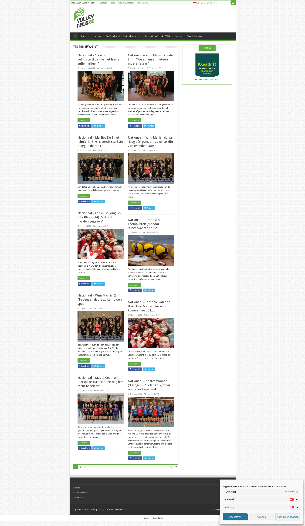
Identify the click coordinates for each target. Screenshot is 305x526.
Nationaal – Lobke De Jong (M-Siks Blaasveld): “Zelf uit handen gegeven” (99, 217)
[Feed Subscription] (177, 47)
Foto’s (112, 3)
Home (75, 35)
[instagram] (214, 3)
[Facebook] (205, 3)
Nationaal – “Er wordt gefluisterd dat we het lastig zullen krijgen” (98, 59)
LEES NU (167, 36)
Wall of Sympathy (126, 3)
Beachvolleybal (113, 36)
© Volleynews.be (219, 509)
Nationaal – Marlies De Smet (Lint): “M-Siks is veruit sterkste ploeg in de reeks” (100, 142)
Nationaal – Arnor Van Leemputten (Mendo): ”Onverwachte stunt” (144, 224)
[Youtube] (211, 3)
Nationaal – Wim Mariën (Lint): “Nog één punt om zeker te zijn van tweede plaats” (150, 142)
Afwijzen (261, 516)
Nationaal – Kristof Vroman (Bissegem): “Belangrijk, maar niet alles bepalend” (149, 385)
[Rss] (202, 3)
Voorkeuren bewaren (287, 516)
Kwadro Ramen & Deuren (206, 79)
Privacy (101, 509)
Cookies (109, 509)
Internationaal (151, 36)
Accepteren (235, 516)
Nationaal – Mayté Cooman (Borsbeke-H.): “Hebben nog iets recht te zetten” (100, 382)
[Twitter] (207, 3)
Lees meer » (83, 120)
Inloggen (179, 36)
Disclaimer (120, 509)
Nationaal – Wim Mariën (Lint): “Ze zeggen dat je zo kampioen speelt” (100, 299)
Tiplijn (207, 47)
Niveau (98, 36)
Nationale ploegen (131, 36)
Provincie (85, 36)
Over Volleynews (194, 36)
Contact (103, 3)
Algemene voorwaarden (84, 509)
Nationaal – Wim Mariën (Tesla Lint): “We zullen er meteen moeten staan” (150, 59)
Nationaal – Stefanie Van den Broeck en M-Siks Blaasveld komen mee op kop (149, 306)
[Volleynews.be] (84, 17)
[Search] (233, 2)
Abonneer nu (142, 3)
